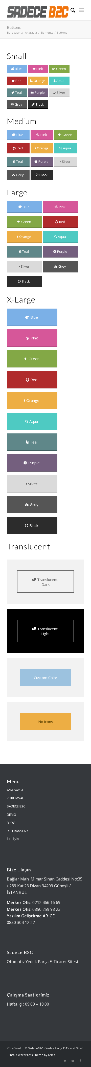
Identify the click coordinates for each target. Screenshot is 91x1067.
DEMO (11, 814)
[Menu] (81, 10)
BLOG (11, 822)
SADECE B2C (16, 806)
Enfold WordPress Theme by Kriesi (32, 1055)
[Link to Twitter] (65, 1060)
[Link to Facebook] (80, 1060)
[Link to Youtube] (73, 1060)
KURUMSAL (15, 798)
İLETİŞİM (13, 839)
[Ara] (70, 10)
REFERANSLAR (17, 831)
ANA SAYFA (15, 790)
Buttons (14, 27)
